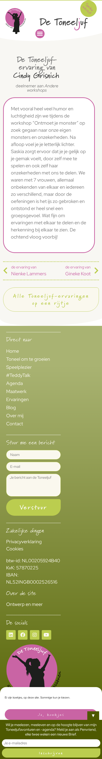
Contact (14, 424)
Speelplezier (19, 367)
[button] (40, 33)
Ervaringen (17, 399)
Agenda (14, 383)
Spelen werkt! (88, 8)
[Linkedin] (11, 635)
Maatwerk (16, 391)
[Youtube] (46, 635)
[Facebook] (23, 635)
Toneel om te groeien (28, 359)
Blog (11, 407)
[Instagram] (34, 635)
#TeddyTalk (18, 375)
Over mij (14, 415)
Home (12, 351)
